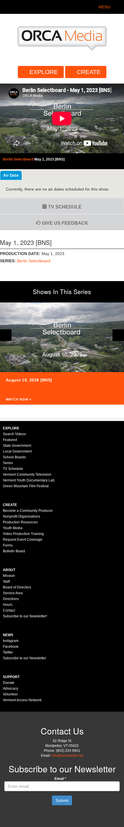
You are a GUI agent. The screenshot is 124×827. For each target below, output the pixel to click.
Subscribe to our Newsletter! (25, 616)
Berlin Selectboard (33, 261)
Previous (6, 335)
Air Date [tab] (11, 175)
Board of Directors (17, 587)
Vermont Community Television (27, 474)
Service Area (13, 593)
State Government (17, 446)
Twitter (8, 652)
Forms (8, 545)
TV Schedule (64, 206)
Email (60, 779)
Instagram (10, 641)
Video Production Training (23, 534)
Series (8, 463)
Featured (10, 440)
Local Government (17, 451)
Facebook (10, 647)
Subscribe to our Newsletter (24, 658)
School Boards (14, 457)
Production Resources (20, 522)
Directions (11, 599)
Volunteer (10, 694)
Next (118, 335)
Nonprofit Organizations (21, 516)
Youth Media (12, 528)
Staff (6, 581)
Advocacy (10, 688)
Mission (9, 576)
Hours (7, 605)
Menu (104, 7)
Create (89, 72)
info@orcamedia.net (67, 756)
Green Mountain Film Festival (26, 486)
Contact (9, 610)
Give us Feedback (64, 223)
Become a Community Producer (28, 511)
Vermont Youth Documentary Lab (29, 480)
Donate (8, 683)
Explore (43, 72)
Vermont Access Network (22, 700)
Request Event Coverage (22, 540)
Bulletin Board (14, 551)
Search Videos (14, 434)
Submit (62, 800)
